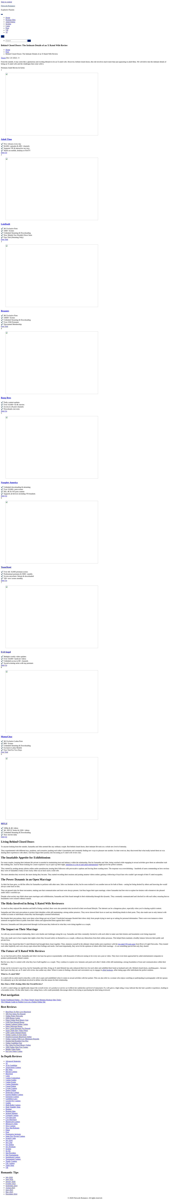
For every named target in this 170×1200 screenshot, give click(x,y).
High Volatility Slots (13, 1107)
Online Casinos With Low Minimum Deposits (22, 1039)
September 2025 (11, 1186)
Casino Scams (11, 1082)
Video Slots (10, 1165)
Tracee (3, 58)
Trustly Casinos (11, 1161)
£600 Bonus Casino (13, 1018)
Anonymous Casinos (13, 1067)
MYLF (4, 823)
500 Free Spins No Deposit (15, 1014)
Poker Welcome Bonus (14, 1026)
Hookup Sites (10, 20)
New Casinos (10, 1126)
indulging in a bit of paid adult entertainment (82, 865)
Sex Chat (9, 1142)
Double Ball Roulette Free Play (17, 1041)
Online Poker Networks (14, 1016)
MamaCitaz (6, 736)
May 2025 (9, 1192)
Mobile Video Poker (13, 1049)
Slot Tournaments (12, 1155)
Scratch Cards (11, 1138)
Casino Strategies (12, 1084)
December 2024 (11, 1194)
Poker (8, 1130)
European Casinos (12, 1097)
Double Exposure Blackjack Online (19, 1037)
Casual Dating (11, 1086)
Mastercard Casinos (13, 1122)
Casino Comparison (13, 1078)
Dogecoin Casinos (12, 1092)
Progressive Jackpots (13, 1134)
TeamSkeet (6, 567)
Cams (8, 26)
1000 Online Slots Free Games (17, 1047)
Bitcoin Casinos (11, 1072)
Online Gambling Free (14, 1043)
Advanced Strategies (13, 1061)
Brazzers (5, 311)
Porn (7, 28)
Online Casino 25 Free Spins (16, 1035)
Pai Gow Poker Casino (14, 1051)
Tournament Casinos (13, 1159)
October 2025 (11, 1184)
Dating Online (11, 1090)
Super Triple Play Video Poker (17, 1030)
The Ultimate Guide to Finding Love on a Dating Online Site (23, 1002)
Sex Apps (9, 1140)
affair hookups (107, 970)
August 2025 (10, 1188)
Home (8, 18)
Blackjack (9, 1074)
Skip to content (6, 2)
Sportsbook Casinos (13, 1157)
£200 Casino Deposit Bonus (16, 1033)
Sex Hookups (10, 1147)
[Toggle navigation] (2, 14)
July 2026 (9, 1177)
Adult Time (6, 139)
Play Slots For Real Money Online (18, 1045)
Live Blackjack (11, 1120)
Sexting (8, 24)
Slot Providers (11, 1153)
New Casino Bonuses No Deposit (18, 1028)
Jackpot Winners (12, 1113)
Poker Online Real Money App (17, 1020)
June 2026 (9, 1179)
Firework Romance (8, 6)
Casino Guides (11, 1080)
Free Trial (4, 239)
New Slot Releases (12, 1128)
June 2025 (9, 1190)
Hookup (9, 1109)
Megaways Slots (12, 1124)
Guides (8, 1103)
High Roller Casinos (13, 1105)
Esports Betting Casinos (14, 1095)
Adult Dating (10, 22)
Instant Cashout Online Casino (17, 1024)
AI (7, 32)
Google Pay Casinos (13, 1101)
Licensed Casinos (12, 1115)
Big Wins (9, 1070)
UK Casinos (10, 1163)
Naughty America (9, 482)
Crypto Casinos (11, 1088)
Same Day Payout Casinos (15, 1136)
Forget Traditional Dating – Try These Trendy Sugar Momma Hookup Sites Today (31, 1000)
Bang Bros (6, 398)
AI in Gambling (11, 1065)
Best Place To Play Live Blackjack (18, 1012)
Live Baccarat (11, 1117)
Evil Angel (6, 652)
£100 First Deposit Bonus (15, 1022)
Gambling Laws (11, 1099)
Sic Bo (8, 1151)
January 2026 (10, 1182)
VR (7, 30)
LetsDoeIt (5, 224)
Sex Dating (10, 1145)
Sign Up (4, 153)
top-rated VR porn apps (126, 944)
